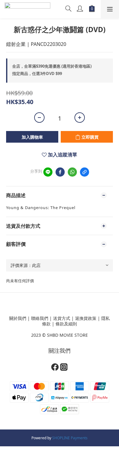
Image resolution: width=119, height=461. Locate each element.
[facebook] (60, 172)
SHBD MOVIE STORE (67, 335)
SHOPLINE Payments (70, 437)
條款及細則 (66, 324)
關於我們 (17, 318)
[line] (47, 172)
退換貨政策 (85, 318)
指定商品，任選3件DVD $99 (37, 73)
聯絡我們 (39, 318)
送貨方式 (61, 318)
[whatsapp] (72, 172)
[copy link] (84, 172)
